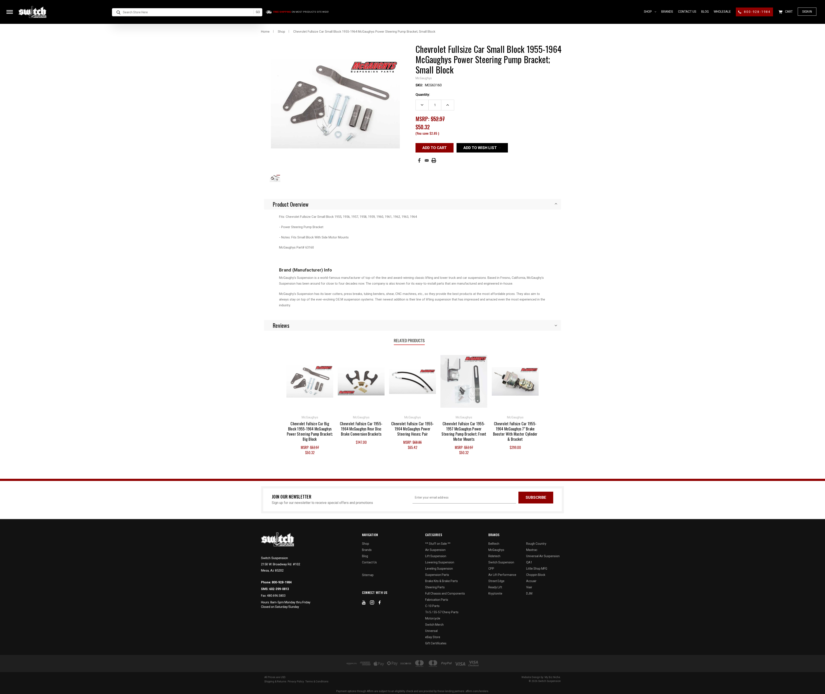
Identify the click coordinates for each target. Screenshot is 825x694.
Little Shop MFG (536, 568)
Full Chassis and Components (445, 593)
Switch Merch (434, 624)
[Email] (427, 160)
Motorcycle (432, 618)
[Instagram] (372, 603)
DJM (529, 593)
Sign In (807, 11)
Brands (667, 11)
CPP (491, 568)
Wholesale (722, 11)
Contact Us (687, 11)
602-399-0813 (279, 589)
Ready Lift (495, 587)
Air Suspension (435, 550)
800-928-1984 (757, 12)
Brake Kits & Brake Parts (441, 581)
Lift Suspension (435, 556)
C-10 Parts (432, 606)
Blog (705, 11)
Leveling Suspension (439, 568)
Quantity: (423, 95)
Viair (529, 587)
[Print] (433, 160)
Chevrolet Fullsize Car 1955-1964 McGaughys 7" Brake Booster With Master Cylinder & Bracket (515, 431)
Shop (648, 11)
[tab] (412, 204)
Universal (431, 631)
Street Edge (496, 581)
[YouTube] (364, 603)
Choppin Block (535, 575)
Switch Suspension (501, 562)
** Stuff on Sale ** (438, 543)
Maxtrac (531, 550)
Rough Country (536, 543)
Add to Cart (310, 381)
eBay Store (432, 637)
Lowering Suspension (439, 562)
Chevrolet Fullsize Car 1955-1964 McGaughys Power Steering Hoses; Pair (412, 429)
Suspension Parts (437, 575)
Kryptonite (495, 593)
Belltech (493, 543)
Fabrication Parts (436, 599)
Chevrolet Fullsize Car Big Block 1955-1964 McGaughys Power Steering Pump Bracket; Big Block (310, 431)
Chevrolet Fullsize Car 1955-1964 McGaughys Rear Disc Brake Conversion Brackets (361, 429)
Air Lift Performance (502, 575)
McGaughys (496, 550)
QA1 (529, 562)
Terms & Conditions (316, 681)
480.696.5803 (276, 595)
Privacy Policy (296, 681)
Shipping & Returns (275, 681)
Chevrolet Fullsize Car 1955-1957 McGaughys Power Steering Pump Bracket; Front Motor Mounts (464, 431)
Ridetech (494, 556)
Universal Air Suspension (543, 556)
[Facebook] (419, 160)
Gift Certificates (435, 643)
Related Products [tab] (409, 340)
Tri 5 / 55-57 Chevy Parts (441, 612)
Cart (788, 11)
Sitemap (368, 575)
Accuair (531, 581)
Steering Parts (435, 587)
